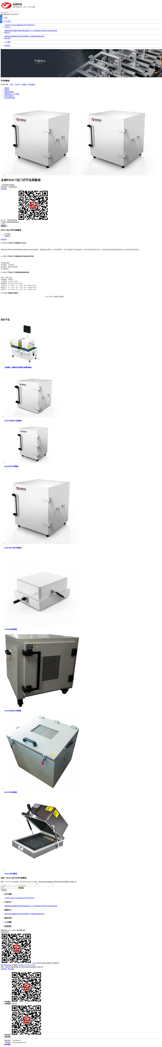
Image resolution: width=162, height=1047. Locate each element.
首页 (6, 18)
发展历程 (19, 25)
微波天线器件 (42, 30)
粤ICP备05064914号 (7, 965)
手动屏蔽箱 (31, 84)
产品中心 (7, 27)
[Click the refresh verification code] (21, 888)
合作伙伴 (25, 25)
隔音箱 (11, 30)
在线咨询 (4, 189)
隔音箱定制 (8, 36)
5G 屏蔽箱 (31, 36)
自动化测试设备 (52, 30)
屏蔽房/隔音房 (18, 30)
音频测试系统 (39, 36)
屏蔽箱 (6, 30)
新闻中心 (7, 32)
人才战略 (7, 42)
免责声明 (4, 969)
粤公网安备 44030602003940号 (26, 965)
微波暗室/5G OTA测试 (30, 30)
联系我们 (7, 45)
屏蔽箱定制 (16, 36)
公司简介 (7, 25)
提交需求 (4, 890)
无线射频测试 (24, 36)
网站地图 (11, 969)
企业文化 (13, 25)
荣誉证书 (31, 25)
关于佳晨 (7, 21)
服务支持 (7, 38)
